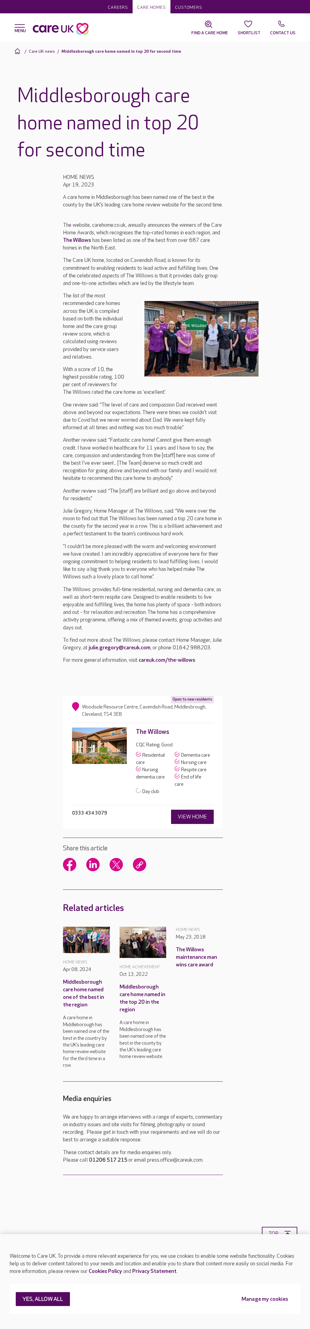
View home (192, 817)
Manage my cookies (265, 1299)
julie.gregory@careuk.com (119, 647)
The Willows (77, 240)
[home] (18, 51)
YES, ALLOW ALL (42, 1299)
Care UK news (42, 51)
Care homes (151, 7)
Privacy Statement (154, 1271)
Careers (118, 7)
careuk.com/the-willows (167, 660)
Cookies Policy (105, 1271)
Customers (188, 7)
